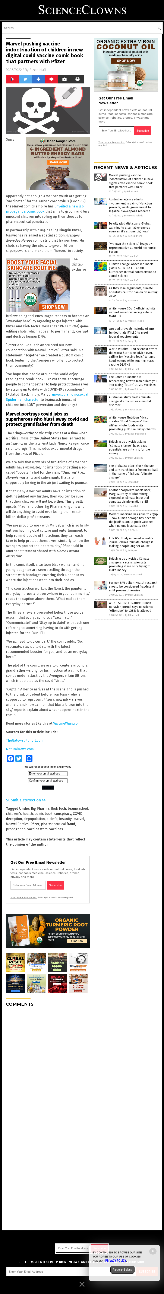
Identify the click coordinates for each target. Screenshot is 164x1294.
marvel (78, 819)
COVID (77, 814)
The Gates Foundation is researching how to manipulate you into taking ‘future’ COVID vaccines (133, 381)
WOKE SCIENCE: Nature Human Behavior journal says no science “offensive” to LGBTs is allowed (131, 607)
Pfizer (34, 824)
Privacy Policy (115, 1260)
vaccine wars (37, 829)
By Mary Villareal (134, 458)
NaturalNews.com (20, 749)
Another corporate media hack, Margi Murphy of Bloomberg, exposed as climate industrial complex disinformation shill (130, 496)
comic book (44, 814)
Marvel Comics (17, 824)
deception (14, 819)
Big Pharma (40, 809)
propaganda (16, 829)
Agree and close (122, 1269)
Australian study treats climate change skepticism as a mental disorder (130, 401)
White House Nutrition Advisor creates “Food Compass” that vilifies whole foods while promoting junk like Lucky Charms (132, 423)
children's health (19, 814)
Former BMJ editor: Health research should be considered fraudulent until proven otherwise (133, 586)
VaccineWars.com (67, 723)
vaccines (56, 829)
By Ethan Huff (131, 191)
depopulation (34, 819)
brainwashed (78, 809)
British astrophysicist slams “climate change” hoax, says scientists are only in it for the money (129, 447)
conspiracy (62, 814)
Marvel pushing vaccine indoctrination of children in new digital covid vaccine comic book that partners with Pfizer (131, 181)
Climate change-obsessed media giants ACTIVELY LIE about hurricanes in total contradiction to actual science (132, 270)
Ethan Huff (37, 70)
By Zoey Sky (131, 341)
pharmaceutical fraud (58, 824)
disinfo (52, 819)
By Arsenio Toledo (133, 215)
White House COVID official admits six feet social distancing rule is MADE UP (132, 312)
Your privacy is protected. (23, 897)
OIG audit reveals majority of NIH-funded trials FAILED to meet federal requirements (132, 332)
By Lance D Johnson (135, 433)
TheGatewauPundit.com (24, 740)
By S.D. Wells (131, 530)
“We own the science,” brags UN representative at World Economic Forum (132, 247)
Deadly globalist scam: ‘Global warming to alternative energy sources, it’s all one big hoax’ (130, 227)
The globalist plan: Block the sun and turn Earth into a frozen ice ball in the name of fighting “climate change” (133, 471)
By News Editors (133, 236)
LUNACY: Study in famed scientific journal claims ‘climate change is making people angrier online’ (131, 542)
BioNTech (58, 809)
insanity (65, 819)
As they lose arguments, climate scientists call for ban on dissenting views (133, 292)
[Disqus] (48, 1063)
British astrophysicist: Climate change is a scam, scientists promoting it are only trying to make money (129, 564)
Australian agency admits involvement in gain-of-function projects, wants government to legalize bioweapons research (130, 205)
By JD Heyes (131, 550)
